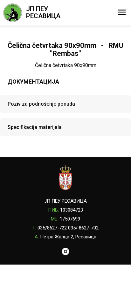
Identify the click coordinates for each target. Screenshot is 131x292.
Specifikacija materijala (35, 127)
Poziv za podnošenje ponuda (41, 104)
